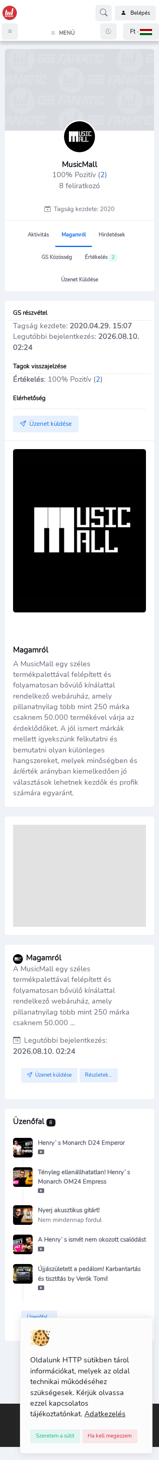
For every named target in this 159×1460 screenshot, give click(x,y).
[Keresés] (103, 13)
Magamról (74, 234)
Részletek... (98, 1075)
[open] (7, 1409)
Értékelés (100, 257)
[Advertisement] (79, 876)
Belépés (140, 13)
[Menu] (10, 31)
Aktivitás (38, 234)
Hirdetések (112, 234)
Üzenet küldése (79, 279)
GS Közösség (57, 257)
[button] (141, 31)
